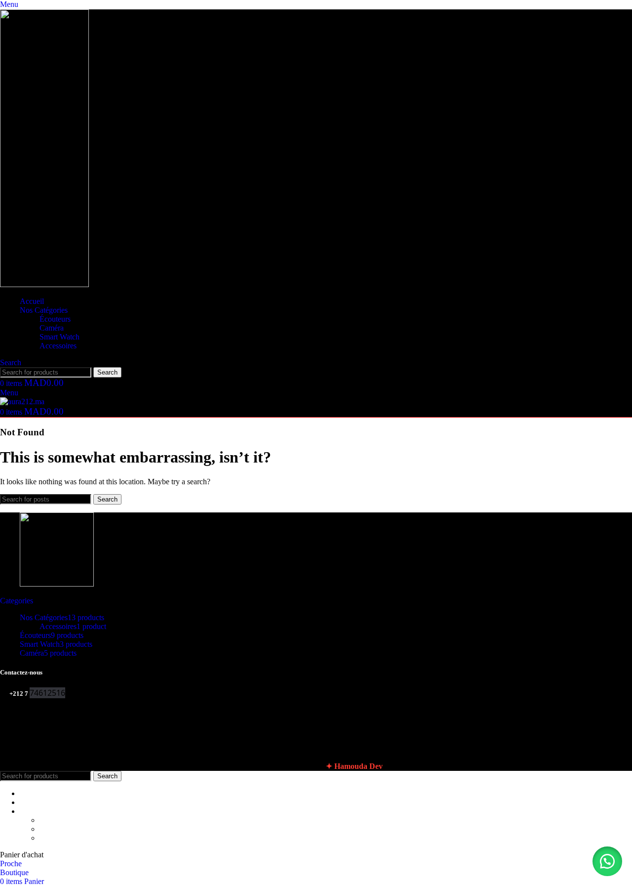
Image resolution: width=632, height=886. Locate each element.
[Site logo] (44, 284)
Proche (11, 863)
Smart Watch (59, 337)
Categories (16, 600)
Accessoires (58, 345)
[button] (607, 861)
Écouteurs (55, 319)
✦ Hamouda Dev (354, 766)
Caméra (52, 328)
